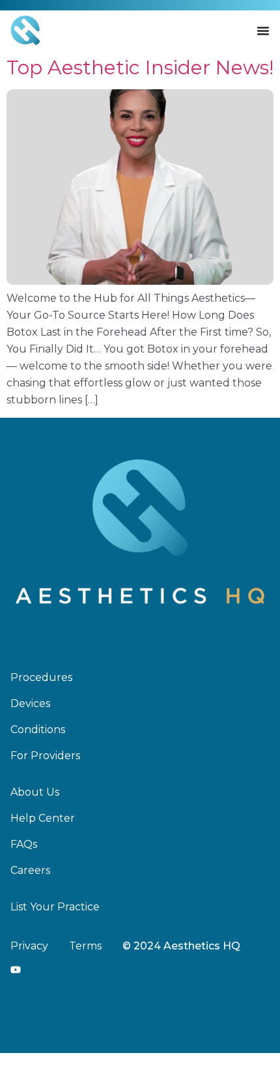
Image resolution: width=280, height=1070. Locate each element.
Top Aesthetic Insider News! (140, 67)
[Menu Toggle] (263, 30)
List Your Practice (55, 907)
